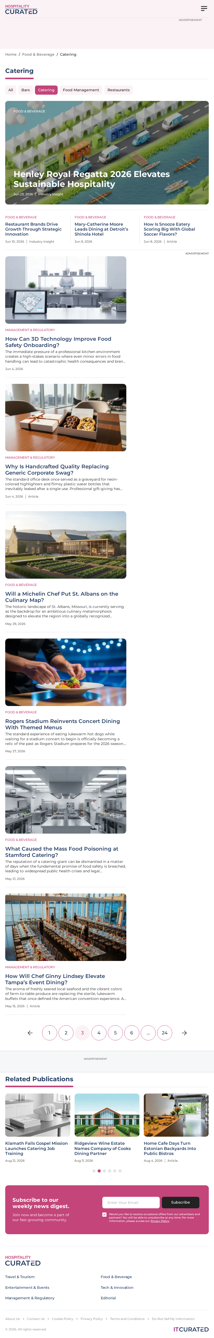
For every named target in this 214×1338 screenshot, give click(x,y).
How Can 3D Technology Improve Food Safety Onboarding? (58, 342)
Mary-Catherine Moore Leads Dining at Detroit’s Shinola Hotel (101, 229)
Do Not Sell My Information (173, 1319)
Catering (46, 90)
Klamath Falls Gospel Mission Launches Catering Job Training (36, 1148)
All (10, 90)
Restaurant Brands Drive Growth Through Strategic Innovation (33, 229)
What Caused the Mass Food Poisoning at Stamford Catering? (61, 852)
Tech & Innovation (117, 1287)
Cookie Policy (62, 1319)
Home (11, 54)
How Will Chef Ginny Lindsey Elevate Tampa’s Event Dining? (55, 979)
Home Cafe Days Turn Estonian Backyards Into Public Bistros (170, 1148)
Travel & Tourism (20, 1276)
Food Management (81, 90)
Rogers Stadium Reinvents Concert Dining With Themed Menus (62, 724)
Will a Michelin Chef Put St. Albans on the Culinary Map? (61, 597)
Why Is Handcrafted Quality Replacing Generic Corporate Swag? (57, 469)
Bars (25, 90)
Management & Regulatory (30, 330)
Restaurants (119, 90)
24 (165, 1033)
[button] (94, 1170)
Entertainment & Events (27, 1287)
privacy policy (160, 1221)
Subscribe (180, 1202)
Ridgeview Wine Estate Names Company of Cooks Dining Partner (102, 1148)
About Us (12, 1319)
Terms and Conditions (127, 1319)
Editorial (108, 1298)
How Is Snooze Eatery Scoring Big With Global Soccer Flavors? (169, 229)
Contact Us (36, 1319)
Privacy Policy (92, 1319)
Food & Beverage (38, 54)
